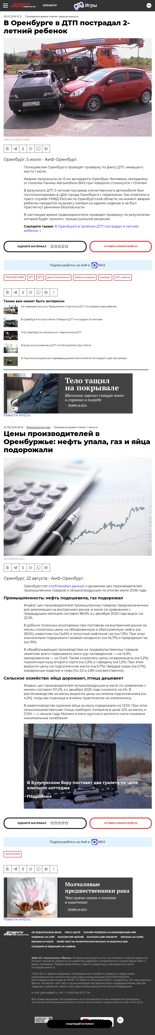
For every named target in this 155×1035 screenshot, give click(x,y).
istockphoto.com (14, 558)
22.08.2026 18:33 (13, 427)
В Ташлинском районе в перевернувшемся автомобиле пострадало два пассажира (74, 358)
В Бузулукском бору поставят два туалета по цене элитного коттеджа (82, 785)
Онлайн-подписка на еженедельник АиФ (110, 932)
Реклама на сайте (132, 937)
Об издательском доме (46, 932)
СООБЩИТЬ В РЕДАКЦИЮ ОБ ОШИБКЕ (53, 946)
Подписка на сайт (42, 937)
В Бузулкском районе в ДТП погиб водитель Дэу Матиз (56, 345)
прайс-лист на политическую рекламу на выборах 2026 (92, 941)
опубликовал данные (67, 586)
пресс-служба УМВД (17, 139)
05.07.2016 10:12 (13, 16)
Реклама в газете (42, 941)
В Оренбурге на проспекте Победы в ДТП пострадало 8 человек (62, 319)
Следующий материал (80, 1024)
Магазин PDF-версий (71, 937)
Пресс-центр (72, 932)
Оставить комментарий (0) (120, 246)
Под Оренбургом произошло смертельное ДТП (51, 332)
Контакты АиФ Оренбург (102, 937)
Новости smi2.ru (17, 415)
